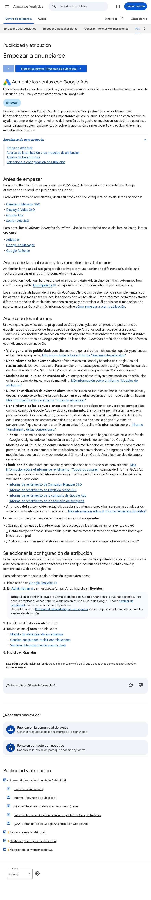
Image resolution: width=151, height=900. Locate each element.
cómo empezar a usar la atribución (100, 307)
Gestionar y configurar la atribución (33, 841)
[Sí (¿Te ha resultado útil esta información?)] (130, 685)
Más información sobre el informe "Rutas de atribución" (46, 400)
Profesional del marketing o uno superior (61, 609)
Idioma (14, 868)
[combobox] (84, 6)
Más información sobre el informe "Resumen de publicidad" (84, 355)
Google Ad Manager (20, 245)
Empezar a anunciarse (28, 789)
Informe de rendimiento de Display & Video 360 (43, 490)
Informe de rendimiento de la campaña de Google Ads (47, 496)
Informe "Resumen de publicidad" (35, 798)
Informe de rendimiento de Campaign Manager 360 (45, 485)
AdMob (11, 240)
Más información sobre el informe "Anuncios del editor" (107, 511)
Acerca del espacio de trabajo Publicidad (38, 780)
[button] (7, 6)
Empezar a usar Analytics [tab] (20, 28)
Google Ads (14, 215)
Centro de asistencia (18, 18)
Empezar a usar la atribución (28, 832)
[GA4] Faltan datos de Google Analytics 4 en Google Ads (51, 824)
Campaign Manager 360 (23, 204)
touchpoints (42, 285)
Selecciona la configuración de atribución (36, 162)
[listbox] (20, 874)
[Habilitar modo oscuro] (37, 873)
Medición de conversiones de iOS (31, 850)
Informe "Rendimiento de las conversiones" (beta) (46, 806)
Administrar (20, 589)
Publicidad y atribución (27, 771)
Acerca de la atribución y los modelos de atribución (43, 153)
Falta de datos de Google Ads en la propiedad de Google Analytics (57, 815)
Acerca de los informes (23, 157)
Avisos (42, 18)
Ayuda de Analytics (28, 6)
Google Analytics (41, 583)
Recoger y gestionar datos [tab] (60, 28)
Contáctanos (139, 18)
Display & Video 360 (20, 210)
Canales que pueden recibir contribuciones (40, 640)
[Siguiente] (143, 28)
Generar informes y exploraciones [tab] (106, 28)
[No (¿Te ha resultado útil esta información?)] (141, 685)
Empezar (12, 102)
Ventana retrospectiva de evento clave (38, 645)
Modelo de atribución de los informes (36, 634)
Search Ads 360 (17, 221)
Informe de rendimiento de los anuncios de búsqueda (46, 501)
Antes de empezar (20, 148)
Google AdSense (18, 251)
